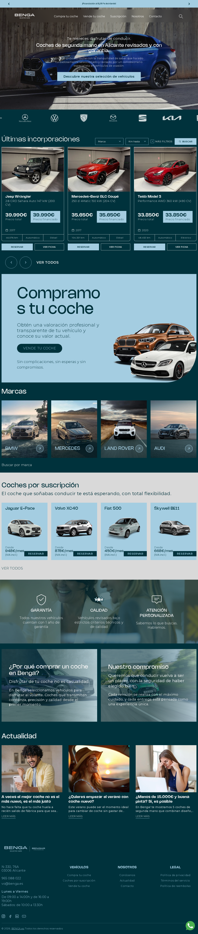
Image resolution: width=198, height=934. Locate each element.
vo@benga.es (12, 883)
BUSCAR (187, 141)
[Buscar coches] (181, 16)
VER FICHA (49, 247)
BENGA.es (17, 928)
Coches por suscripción (79, 880)
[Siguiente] (26, 262)
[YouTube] (24, 916)
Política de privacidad (175, 875)
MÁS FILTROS (162, 141)
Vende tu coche (79, 886)
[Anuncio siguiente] (189, 4)
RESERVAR (17, 247)
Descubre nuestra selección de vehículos (98, 76)
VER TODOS (48, 262)
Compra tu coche (79, 875)
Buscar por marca (17, 465)
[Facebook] (10, 916)
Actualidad (127, 880)
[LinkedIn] (17, 916)
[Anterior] (11, 262)
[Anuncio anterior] (8, 4)
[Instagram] (3, 916)
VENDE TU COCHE (39, 348)
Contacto (127, 886)
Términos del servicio (175, 880)
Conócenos (127, 875)
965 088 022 (11, 878)
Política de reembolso (175, 886)
